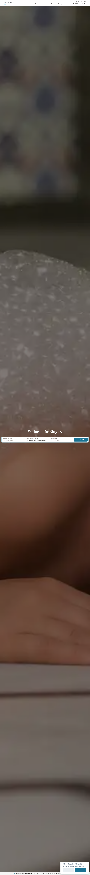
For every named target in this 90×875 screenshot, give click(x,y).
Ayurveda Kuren (65, 4)
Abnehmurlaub (55, 4)
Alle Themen (85, 4)
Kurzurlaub (46, 4)
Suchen (81, 439)
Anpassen (68, 870)
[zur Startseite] (8, 2)
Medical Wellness (75, 4)
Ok (80, 870)
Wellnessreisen (38, 4)
